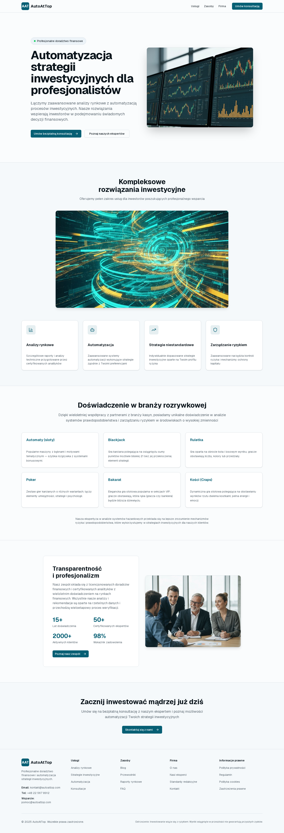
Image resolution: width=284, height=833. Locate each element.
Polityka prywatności (232, 768)
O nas (173, 768)
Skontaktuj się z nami (139, 729)
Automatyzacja (80, 781)
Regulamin (225, 775)
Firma (222, 6)
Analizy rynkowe (81, 768)
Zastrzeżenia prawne (232, 788)
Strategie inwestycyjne (85, 775)
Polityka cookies (229, 781)
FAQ (123, 788)
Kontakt (174, 788)
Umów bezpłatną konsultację (53, 133)
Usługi (195, 6)
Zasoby (209, 6)
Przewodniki (128, 775)
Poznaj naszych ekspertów (107, 133)
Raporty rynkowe (131, 781)
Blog (123, 768)
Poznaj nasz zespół (67, 654)
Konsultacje (78, 788)
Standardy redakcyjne (183, 781)
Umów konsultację (247, 6)
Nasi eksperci (178, 775)
